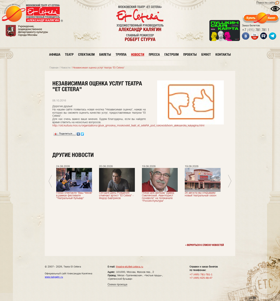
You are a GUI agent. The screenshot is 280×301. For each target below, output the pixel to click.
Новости (65, 68)
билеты (105, 54)
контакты (223, 54)
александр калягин (140, 29)
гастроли (171, 54)
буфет (206, 54)
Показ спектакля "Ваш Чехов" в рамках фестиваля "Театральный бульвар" (74, 196)
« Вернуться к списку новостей (204, 244)
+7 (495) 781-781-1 (201, 274)
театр (69, 54)
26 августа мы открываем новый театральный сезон (200, 194)
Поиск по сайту (265, 2)
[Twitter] (82, 134)
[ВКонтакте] (78, 134)
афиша (54, 54)
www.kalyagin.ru (54, 277)
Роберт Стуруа (140, 39)
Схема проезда (117, 284)
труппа (121, 54)
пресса (154, 54)
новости (137, 54)
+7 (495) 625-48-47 (201, 277)
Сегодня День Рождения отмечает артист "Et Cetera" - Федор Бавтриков (116, 196)
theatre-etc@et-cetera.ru (129, 266)
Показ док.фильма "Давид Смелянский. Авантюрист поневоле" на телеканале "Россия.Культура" (158, 197)
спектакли (86, 54)
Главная (54, 68)
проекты (190, 54)
